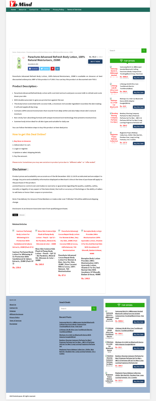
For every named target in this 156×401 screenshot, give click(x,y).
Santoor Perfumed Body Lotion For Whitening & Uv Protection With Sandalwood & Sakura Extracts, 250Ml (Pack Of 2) (22, 258)
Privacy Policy (58, 9)
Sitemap (13, 311)
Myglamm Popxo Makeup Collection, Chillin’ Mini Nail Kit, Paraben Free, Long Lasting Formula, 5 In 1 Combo (77, 351)
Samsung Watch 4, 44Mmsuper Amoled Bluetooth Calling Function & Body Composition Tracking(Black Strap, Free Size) (76, 324)
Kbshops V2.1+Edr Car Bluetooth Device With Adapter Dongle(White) (131, 101)
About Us (22, 9)
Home (13, 9)
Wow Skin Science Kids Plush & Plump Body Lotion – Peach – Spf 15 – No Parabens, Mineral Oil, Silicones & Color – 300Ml (45, 255)
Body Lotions (21, 52)
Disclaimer (45, 9)
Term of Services (15, 321)
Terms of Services (74, 9)
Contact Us (33, 9)
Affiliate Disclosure (16, 314)
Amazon (22, 215)
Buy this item (139, 78)
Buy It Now (95, 61)
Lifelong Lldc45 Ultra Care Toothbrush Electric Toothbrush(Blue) (129, 86)
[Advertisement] (78, 29)
